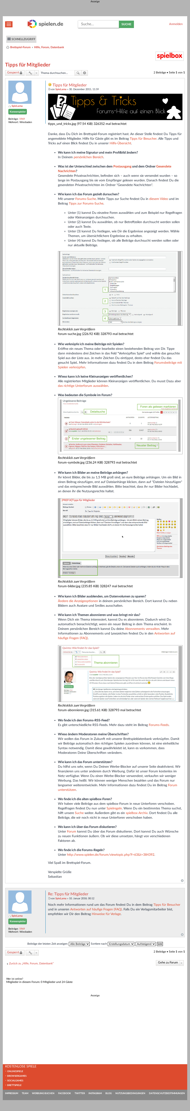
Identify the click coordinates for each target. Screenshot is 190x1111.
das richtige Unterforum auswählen (83, 386)
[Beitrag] (49, 89)
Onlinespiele (15, 1071)
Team (25, 1093)
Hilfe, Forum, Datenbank (49, 47)
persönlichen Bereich (88, 157)
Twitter (80, 1093)
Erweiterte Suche (85, 73)
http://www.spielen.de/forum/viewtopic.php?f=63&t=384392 (110, 854)
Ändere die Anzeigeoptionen (78, 601)
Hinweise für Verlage (106, 914)
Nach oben (182, 881)
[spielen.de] (45, 27)
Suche (126, 24)
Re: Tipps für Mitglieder (68, 894)
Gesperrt (13, 72)
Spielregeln (114, 808)
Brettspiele (14, 1085)
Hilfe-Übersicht (120, 143)
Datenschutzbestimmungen (167, 1093)
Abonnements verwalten (142, 629)
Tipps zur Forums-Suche (86, 203)
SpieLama (17, 106)
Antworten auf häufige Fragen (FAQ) (96, 909)
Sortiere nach (99, 943)
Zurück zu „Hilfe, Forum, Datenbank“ (31, 963)
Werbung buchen (43, 1093)
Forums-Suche (85, 199)
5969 (22, 119)
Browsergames (16, 1076)
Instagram (95, 1093)
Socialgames (15, 1080)
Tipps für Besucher (143, 138)
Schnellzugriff (23, 39)
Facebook (64, 1093)
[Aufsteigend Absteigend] (146, 943)
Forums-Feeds (159, 725)
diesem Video (158, 199)
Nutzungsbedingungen (130, 1093)
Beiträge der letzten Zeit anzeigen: (48, 943)
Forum (71, 831)
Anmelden (176, 24)
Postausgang (122, 166)
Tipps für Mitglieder (27, 64)
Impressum (11, 1093)
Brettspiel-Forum (20, 47)
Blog (108, 1093)
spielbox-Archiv (137, 813)
